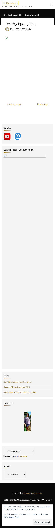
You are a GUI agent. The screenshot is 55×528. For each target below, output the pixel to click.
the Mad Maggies (10, 3)
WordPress (37, 493)
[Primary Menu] (51, 4)
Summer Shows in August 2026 (17, 387)
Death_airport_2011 (15, 15)
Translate (23, 456)
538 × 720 (21, 29)
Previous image (14, 104)
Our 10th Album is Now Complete (17, 382)
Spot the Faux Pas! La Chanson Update (20, 392)
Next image (42, 104)
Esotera (26, 493)
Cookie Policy (14, 517)
